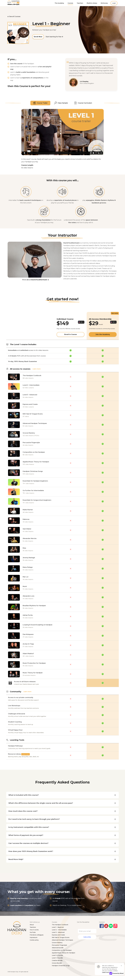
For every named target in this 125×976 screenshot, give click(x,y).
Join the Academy (103, 334)
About (32, 924)
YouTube (33, 932)
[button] (121, 965)
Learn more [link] (106, 972)
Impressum (33, 937)
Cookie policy (34, 940)
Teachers (33, 927)
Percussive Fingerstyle (59, 945)
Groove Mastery (57, 942)
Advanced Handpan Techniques (62, 940)
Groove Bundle (57, 963)
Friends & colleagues (36, 935)
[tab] (40, 103)
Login (114, 3)
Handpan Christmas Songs (61, 965)
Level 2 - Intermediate (59, 930)
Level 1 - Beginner (58, 927)
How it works (34, 930)
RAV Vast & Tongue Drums (60, 937)
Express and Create (58, 935)
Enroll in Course (70, 334)
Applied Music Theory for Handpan (63, 953)
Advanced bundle (57, 948)
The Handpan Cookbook (60, 924)
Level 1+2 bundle (57, 955)
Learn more (36, 369)
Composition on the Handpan (62, 950)
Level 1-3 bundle (57, 958)
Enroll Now (38, 37)
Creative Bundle (57, 960)
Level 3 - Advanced (58, 932)
